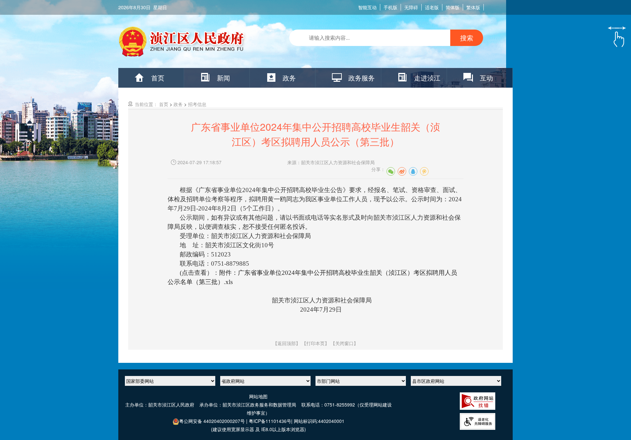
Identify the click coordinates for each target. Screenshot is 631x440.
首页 (157, 77)
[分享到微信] (390, 171)
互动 (486, 77)
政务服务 (361, 77)
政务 (289, 77)
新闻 (223, 77)
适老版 (432, 7)
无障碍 (411, 7)
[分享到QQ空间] (424, 171)
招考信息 (197, 104)
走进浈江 (427, 77)
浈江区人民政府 (182, 43)
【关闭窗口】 (344, 343)
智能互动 (367, 7)
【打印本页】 (315, 343)
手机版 (390, 7)
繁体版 (473, 7)
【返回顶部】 (286, 343)
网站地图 (258, 396)
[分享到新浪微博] (402, 171)
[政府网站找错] (477, 400)
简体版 (452, 7)
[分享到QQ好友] (413, 171)
